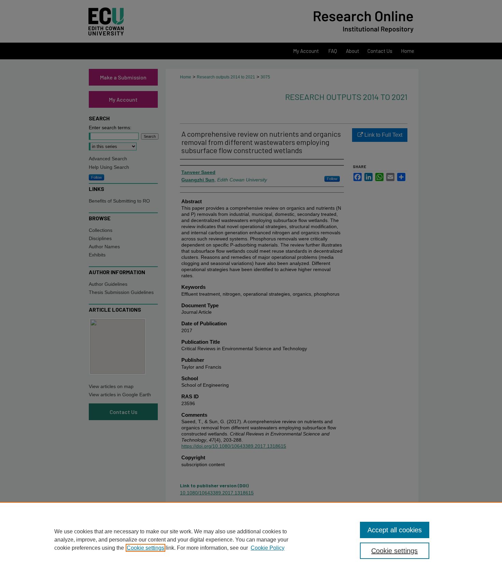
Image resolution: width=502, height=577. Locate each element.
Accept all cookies (394, 530)
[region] (251, 539)
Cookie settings (145, 548)
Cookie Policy (267, 548)
